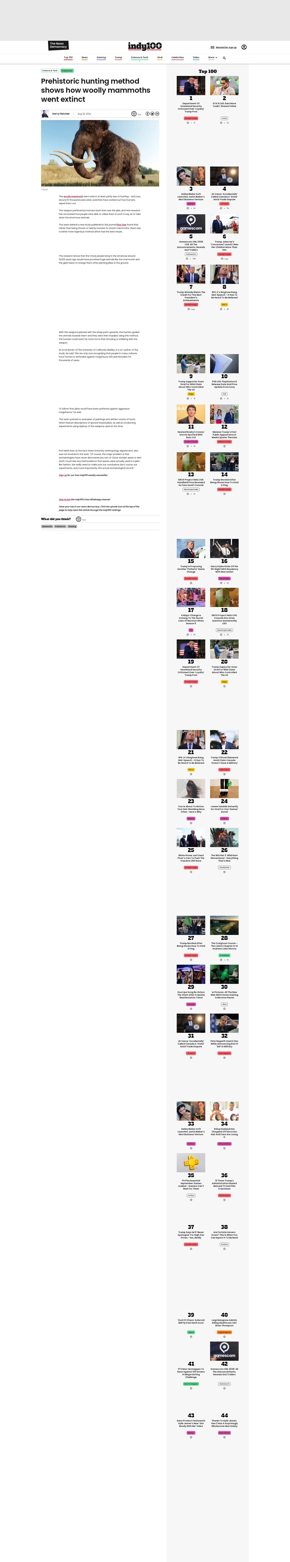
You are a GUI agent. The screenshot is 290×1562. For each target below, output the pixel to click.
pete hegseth (224, 1053)
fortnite (224, 1244)
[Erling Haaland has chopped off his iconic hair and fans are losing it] (224, 1110)
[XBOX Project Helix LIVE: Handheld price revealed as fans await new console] (191, 461)
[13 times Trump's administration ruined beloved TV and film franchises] (224, 1162)
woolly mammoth (73, 196)
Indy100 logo (145, 46)
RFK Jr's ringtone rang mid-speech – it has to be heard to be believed (224, 295)
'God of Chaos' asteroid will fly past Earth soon (191, 1321)
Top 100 (68, 57)
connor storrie (191, 442)
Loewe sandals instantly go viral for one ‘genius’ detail (224, 809)
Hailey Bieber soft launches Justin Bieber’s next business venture (191, 197)
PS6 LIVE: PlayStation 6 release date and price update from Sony (224, 384)
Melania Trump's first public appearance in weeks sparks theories (224, 435)
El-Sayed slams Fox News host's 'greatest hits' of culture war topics (224, 1511)
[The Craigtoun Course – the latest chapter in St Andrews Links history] (224, 925)
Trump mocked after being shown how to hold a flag (224, 482)
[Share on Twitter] (152, 114)
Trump (118, 57)
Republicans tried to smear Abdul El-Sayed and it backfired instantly (191, 1511)
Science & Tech (139, 57)
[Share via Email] (157, 114)
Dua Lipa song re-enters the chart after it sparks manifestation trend (191, 995)
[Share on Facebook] (148, 114)
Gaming (101, 57)
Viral (159, 57)
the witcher (224, 867)
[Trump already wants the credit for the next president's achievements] (191, 274)
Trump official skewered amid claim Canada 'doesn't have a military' (224, 760)
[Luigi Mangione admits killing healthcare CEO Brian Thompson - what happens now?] (224, 1302)
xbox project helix (191, 489)
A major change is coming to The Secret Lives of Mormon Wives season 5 (191, 619)
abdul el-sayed (191, 1521)
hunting (72, 526)
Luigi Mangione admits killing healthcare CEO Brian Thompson (224, 1323)
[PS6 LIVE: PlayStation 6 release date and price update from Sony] (224, 363)
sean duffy (224, 770)
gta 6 (224, 118)
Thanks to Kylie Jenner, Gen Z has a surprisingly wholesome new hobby (224, 1423)
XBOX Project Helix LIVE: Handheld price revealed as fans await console (191, 482)
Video (196, 57)
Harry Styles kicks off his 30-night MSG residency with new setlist (224, 569)
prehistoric (67, 70)
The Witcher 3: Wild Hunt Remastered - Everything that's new (224, 858)
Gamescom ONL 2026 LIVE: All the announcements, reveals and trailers (191, 245)
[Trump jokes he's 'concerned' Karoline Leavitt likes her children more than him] (224, 223)
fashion (191, 204)
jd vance (224, 204)
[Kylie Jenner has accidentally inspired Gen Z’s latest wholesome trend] (224, 1402)
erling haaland (224, 1144)
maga (191, 394)
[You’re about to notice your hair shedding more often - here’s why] (191, 788)
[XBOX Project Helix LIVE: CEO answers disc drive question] (224, 597)
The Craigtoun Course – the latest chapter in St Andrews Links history (224, 946)
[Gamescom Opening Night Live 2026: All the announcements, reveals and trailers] (224, 1350)
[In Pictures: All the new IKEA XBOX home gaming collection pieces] (224, 974)
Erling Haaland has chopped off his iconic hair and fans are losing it (224, 1133)
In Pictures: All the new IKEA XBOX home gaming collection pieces (224, 995)
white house (224, 1195)
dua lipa (191, 1004)
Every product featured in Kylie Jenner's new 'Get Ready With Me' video (191, 1423)
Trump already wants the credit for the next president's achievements (191, 296)
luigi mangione (224, 1332)
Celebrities (177, 57)
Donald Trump (191, 578)
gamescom (191, 254)
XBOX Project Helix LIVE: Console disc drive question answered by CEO (224, 619)
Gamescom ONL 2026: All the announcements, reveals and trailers (224, 1372)
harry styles (224, 578)
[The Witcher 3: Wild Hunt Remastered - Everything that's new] (224, 837)
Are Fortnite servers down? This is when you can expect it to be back (224, 1235)
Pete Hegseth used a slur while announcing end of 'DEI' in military (224, 1044)
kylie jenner (224, 1433)
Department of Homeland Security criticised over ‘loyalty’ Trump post (191, 107)
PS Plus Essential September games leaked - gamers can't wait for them (191, 1184)
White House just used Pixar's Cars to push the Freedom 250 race (191, 858)
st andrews (224, 955)
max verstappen (191, 1384)
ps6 (224, 394)
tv (191, 630)
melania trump (224, 442)
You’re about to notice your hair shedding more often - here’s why (191, 809)
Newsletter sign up (226, 47)
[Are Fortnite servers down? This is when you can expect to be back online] (224, 1214)
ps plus (191, 1195)
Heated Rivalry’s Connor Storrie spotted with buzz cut (191, 435)
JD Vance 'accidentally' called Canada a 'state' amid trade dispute (224, 197)
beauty (191, 818)
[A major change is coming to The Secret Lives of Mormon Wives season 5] (191, 597)
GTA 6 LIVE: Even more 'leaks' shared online (224, 105)
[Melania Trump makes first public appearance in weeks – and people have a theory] (224, 413)
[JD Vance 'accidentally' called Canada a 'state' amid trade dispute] (224, 175)
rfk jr (224, 304)
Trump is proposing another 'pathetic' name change (191, 569)
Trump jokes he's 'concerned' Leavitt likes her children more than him (224, 245)
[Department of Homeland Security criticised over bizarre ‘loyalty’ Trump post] (191, 85)
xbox (224, 1004)
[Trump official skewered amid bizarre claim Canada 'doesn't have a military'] (224, 739)
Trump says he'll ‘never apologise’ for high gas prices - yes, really (191, 1235)
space (191, 1332)
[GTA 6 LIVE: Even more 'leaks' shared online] (224, 85)
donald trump (191, 118)
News (85, 57)
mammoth (47, 526)
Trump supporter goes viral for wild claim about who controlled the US (191, 385)
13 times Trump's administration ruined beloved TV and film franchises (224, 1184)
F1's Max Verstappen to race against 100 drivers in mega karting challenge (191, 1373)
